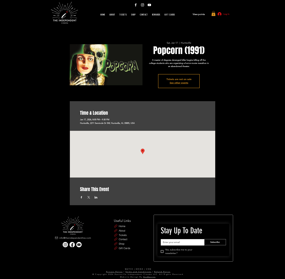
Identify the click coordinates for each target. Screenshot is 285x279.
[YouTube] (149, 5)
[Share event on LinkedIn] (96, 197)
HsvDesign (149, 277)
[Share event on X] (88, 197)
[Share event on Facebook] (81, 197)
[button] (213, 13)
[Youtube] (79, 244)
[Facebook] (136, 5)
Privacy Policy (114, 272)
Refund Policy (162, 272)
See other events (179, 82)
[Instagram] (142, 5)
